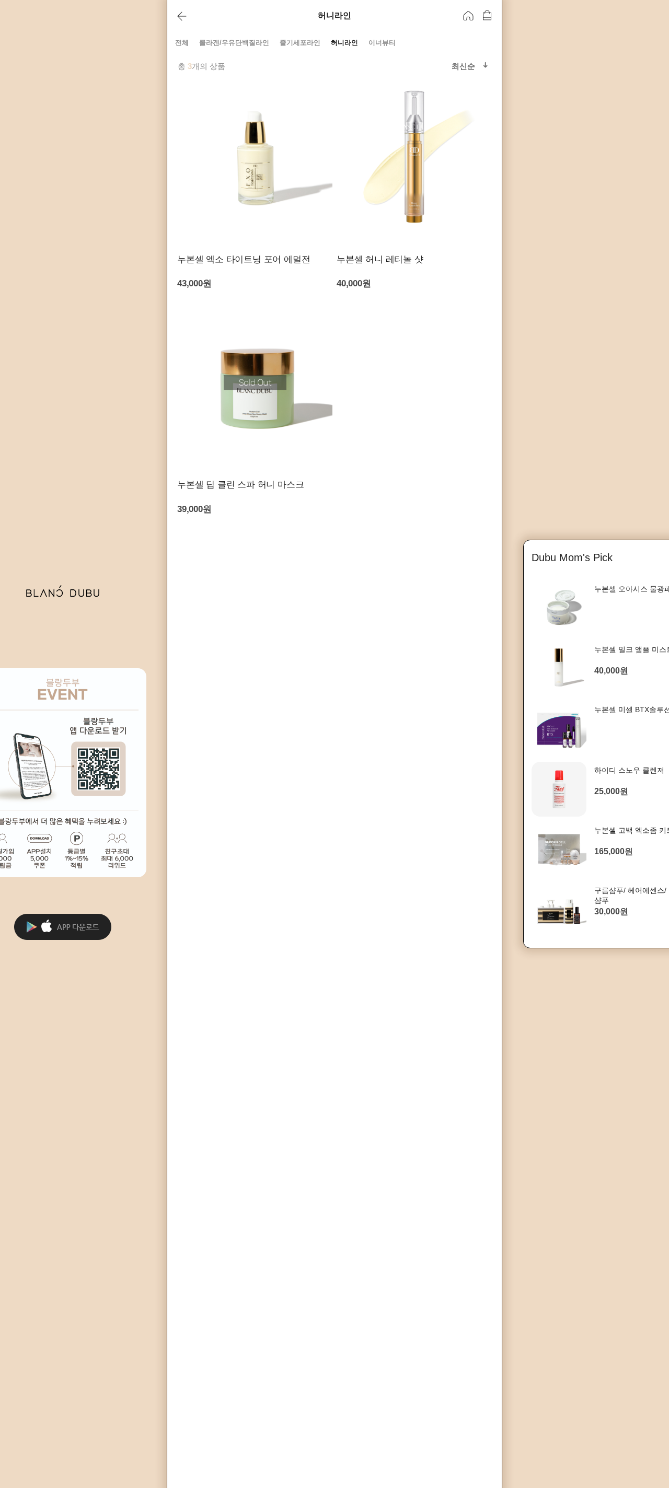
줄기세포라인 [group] (300, 43)
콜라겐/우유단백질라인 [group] (234, 43)
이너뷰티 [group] (382, 43)
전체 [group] (182, 43)
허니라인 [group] (344, 43)
